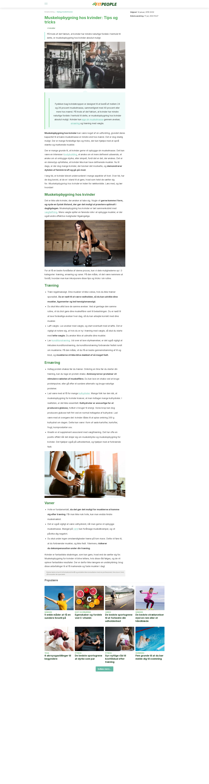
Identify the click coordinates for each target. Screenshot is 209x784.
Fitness (78, 653)
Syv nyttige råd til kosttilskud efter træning (115, 658)
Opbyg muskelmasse (65, 12)
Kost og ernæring (83, 612)
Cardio (108, 612)
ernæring (75, 123)
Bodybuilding (50, 12)
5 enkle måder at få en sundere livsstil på (58, 616)
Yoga (47, 653)
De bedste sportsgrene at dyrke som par (88, 657)
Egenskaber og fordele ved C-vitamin (88, 616)
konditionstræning (61, 340)
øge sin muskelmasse (92, 119)
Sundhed (48, 612)
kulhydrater (84, 393)
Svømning (139, 653)
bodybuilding (70, 154)
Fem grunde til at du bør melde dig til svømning (149, 657)
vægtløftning (51, 212)
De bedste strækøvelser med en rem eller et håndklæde (149, 617)
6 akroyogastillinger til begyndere (58, 657)
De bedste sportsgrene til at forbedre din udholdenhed (118, 617)
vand (75, 529)
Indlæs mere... (104, 669)
